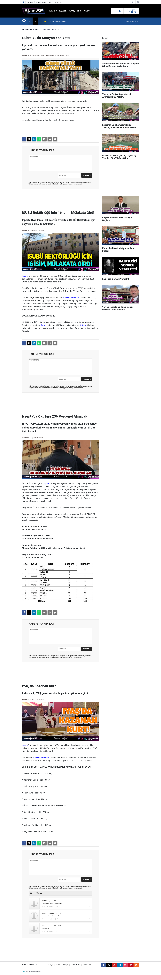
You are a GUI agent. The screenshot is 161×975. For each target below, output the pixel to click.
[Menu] (114, 11)
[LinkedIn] (34, 139)
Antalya (83, 325)
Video (87, 11)
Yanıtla (46, 906)
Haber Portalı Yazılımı (33, 972)
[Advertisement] (11, 58)
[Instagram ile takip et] (125, 965)
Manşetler (30, 2)
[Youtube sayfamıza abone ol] (114, 965)
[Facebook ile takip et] (103, 965)
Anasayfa (28, 29)
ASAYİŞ (72, 11)
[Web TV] (132, 2)
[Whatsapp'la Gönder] (39, 139)
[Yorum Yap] (55, 139)
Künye (58, 965)
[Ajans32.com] (33, 11)
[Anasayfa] (23, 2)
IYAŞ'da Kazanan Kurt (58, 21)
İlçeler (62, 11)
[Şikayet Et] (89, 906)
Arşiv (50, 2)
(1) (52, 919)
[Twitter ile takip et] (109, 965)
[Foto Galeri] (138, 2)
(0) (52, 906)
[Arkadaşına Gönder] (44, 139)
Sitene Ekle (58, 2)
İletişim (65, 965)
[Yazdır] (50, 139)
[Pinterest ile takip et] (131, 965)
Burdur (44, 325)
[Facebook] (24, 139)
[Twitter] (29, 139)
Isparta (53, 11)
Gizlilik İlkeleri (75, 965)
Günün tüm (131, 21)
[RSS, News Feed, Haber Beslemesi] (136, 965)
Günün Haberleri (41, 2)
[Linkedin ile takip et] (120, 965)
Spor (79, 11)
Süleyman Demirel (71, 297)
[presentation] (30, 21)
